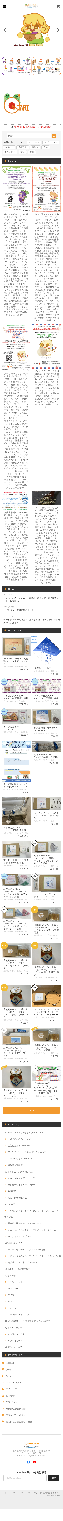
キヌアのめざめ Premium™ (21, 1158)
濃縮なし (22, 147)
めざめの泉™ (11, 1275)
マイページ (11, 1389)
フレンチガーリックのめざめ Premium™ (27, 1152)
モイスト (12, 1295)
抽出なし (9, 147)
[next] (57, 30)
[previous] (5, 30)
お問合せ (10, 1395)
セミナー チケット (14, 1327)
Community (12, 1376)
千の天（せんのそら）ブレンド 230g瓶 (26, 1249)
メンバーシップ (13, 1382)
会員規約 (56, 1495)
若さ (22, 152)
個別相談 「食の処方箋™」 (18, 1269)
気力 (45, 147)
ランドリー (13, 1288)
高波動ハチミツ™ (13, 1243)
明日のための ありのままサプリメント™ (24, 1132)
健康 (32, 152)
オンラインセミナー (17, 1334)
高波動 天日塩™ (13, 1347)
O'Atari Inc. (11, 1402)
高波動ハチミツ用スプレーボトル (23, 1262)
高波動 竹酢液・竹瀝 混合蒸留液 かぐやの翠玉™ (28, 1321)
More (31, 1110)
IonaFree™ (10, 1204)
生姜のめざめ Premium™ (19, 1145)
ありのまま (34, 142)
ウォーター (13, 1308)
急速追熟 (12, 1191)
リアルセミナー (15, 1340)
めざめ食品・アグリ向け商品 (19, 1171)
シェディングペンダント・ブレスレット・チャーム (32, 1229)
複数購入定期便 (15, 1165)
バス (10, 1301)
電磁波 (35, 147)
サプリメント (50, 142)
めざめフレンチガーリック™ (21, 1178)
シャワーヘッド (15, 1282)
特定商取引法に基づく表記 (19, 1421)
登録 (54, 1477)
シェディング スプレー (19, 1236)
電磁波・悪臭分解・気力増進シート (24, 1223)
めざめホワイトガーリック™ (21, 1184)
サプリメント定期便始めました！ (20, 610)
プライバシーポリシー (17, 1415)
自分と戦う (10, 152)
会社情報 (10, 1363)
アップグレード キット (19, 1314)
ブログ (9, 1369)
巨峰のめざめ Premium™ (19, 1139)
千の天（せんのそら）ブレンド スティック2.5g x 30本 (34, 1256)
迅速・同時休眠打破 (17, 1197)
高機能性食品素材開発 (17, 1408)
